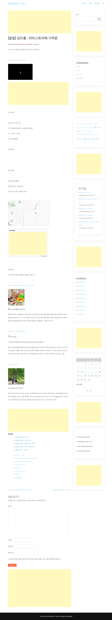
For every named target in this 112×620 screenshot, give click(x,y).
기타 (79, 70)
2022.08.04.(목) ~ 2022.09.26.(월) (26, 458)
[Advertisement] (39, 21)
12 (96, 368)
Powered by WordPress (47, 616)
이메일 (10, 546)
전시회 (84, 3)
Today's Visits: (82, 437)
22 (81, 376)
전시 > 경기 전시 (89, 131)
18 (92, 372)
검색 (77, 14)
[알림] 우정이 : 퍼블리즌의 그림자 (25, 443)
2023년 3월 (81, 282)
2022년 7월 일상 (13, 364)
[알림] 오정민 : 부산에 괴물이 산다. (25, 447)
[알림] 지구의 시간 (85, 192)
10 (89, 368)
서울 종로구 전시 (80, 131)
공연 (90, 3)
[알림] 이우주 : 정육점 (21, 450)
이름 (10, 540)
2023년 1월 (81, 290)
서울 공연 (90, 127)
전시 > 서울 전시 (83, 139)
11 (92, 368)
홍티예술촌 (18, 477)
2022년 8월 (81, 306)
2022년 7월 (81, 310)
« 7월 (86, 390)
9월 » (90, 390)
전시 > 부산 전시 (20, 471)
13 (99, 368)
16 (85, 372)
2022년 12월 (81, 294)
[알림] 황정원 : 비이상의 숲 (23, 440)
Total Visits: (81, 451)
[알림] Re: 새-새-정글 (86, 209)
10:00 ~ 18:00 (19, 455)
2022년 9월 (81, 302)
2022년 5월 (81, 314)
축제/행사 (97, 3)
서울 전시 (96, 127)
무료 (91, 123)
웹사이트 (11, 553)
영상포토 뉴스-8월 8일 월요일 (17, 331)
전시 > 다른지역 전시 (83, 134)
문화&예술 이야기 (17, 3)
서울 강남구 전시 (84, 127)
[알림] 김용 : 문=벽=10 (22, 437)
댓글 (10, 506)
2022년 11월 (81, 298)
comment (36, 44)
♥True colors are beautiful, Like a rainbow (21, 285)
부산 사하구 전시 (20, 465)
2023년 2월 (81, 286)
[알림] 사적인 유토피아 (86, 215)
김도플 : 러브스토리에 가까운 (16, 60)
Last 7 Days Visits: (83, 446)
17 (89, 372)
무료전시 (95, 123)
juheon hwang (26, 44)
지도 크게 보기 (44, 256)
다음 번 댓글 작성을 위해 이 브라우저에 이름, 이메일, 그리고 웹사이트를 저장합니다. (35, 559)
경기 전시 (84, 123)
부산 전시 (18, 468)
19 (96, 372)
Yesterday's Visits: (83, 442)
